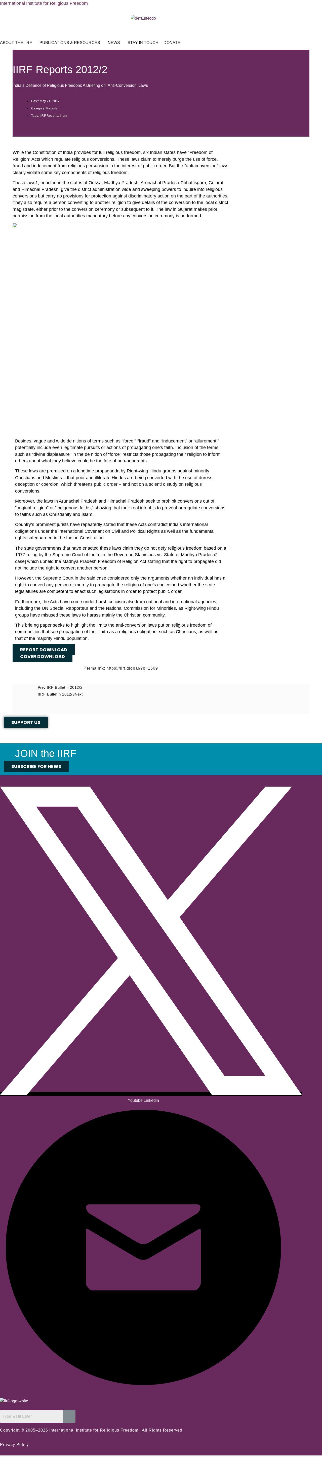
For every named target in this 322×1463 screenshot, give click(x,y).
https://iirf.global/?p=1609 (132, 668)
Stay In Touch (143, 43)
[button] (17, 43)
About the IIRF (16, 43)
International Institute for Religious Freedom (44, 3)
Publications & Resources (69, 43)
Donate (172, 43)
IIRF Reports (49, 115)
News (114, 43)
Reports (52, 108)
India (63, 115)
